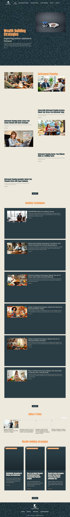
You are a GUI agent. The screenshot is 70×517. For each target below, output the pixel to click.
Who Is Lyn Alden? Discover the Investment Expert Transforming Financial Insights (35, 476)
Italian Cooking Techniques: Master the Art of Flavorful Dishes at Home (43, 340)
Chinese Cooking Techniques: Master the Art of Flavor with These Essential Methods (44, 276)
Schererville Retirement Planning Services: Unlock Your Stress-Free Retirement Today (51, 111)
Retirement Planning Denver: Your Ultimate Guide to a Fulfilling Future (51, 155)
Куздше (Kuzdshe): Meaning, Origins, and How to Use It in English (11, 431)
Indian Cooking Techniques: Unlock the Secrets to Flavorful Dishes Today (45, 308)
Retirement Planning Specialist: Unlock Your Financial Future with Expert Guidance (18, 180)
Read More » (6, 47)
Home (15, 2)
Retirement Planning (34, 2)
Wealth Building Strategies (23, 2)
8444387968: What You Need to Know (41, 212)
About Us (51, 2)
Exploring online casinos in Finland (17, 39)
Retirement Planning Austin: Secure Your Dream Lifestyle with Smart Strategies (17, 122)
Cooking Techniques (44, 2)
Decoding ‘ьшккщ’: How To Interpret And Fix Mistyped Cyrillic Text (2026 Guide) (27, 431)
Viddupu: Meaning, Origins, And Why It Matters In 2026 (58, 430)
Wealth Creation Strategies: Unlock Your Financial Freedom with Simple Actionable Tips (56, 476)
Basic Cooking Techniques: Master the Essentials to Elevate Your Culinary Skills (45, 371)
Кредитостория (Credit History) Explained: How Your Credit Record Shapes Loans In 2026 (42, 431)
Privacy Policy (35, 511)
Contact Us (58, 2)
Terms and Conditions (44, 511)
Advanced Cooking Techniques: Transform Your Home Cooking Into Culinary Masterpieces (44, 244)
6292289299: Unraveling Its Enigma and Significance (14, 474)
